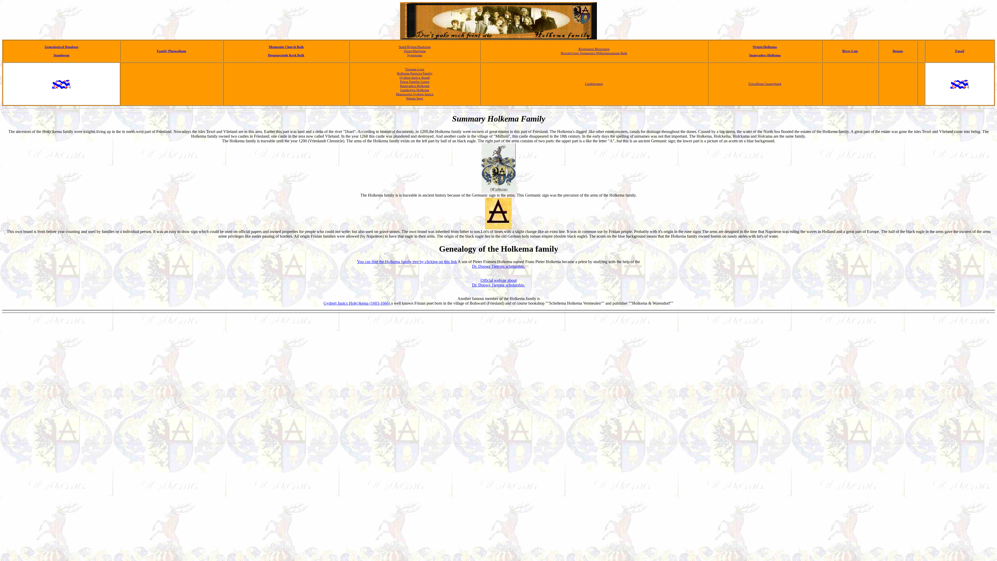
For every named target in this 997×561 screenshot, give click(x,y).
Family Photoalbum (171, 51)
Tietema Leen (414, 69)
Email (959, 51)
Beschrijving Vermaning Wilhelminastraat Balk (594, 53)
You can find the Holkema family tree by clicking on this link (407, 261)
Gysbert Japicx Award (415, 77)
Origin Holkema (765, 47)
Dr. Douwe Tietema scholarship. (498, 266)
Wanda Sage (414, 98)
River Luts (850, 51)
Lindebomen (594, 84)
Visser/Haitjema (415, 51)
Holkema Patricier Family (415, 73)
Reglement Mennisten (594, 49)
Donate (898, 51)
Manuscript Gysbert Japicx (415, 94)
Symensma (414, 55)
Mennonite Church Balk (286, 47)
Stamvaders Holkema (765, 55)
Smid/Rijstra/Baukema (415, 47)
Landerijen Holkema (414, 90)
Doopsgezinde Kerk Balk (286, 55)
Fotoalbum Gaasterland (765, 84)
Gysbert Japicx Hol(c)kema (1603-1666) (357, 303)
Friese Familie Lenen (414, 82)
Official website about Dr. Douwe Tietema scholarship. (498, 282)
